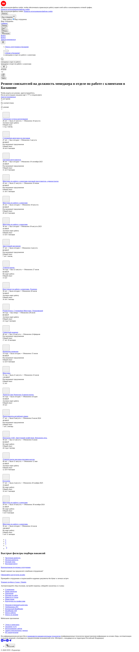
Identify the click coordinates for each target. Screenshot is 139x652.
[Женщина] (6, 115)
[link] (4, 30)
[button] (3, 36)
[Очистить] (4, 67)
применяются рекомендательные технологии (44, 636)
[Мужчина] (6, 134)
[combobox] (11, 62)
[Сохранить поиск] (3, 75)
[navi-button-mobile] (3, 42)
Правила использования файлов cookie (38, 11)
